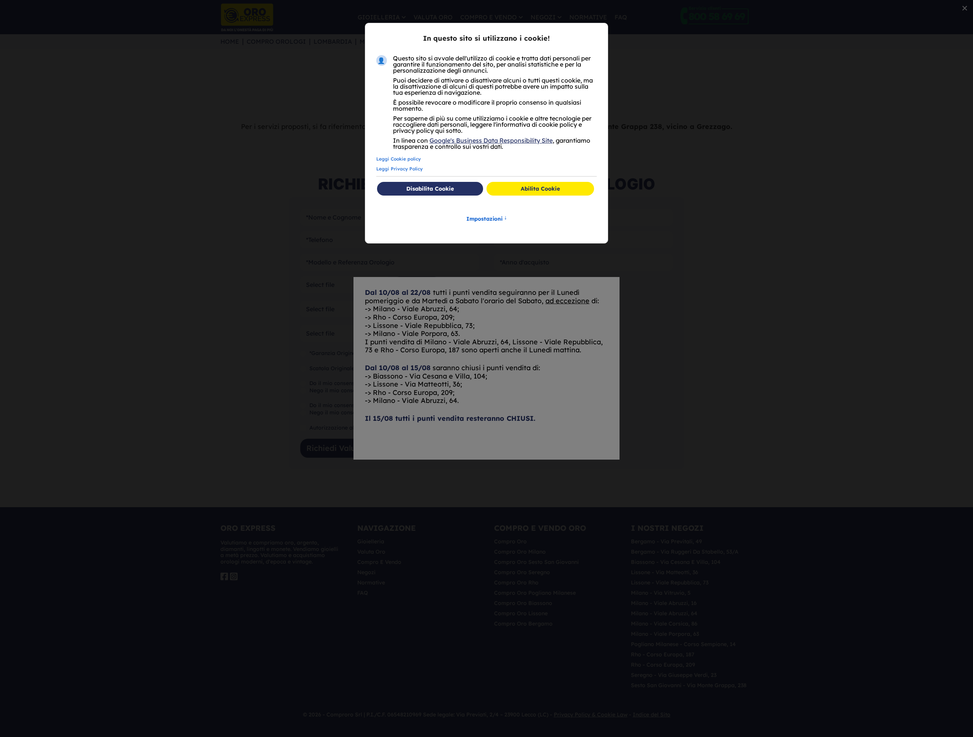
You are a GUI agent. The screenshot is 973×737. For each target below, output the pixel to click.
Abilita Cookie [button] (540, 188)
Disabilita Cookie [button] (430, 188)
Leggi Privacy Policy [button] (399, 169)
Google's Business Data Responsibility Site (491, 140)
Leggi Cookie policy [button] (398, 159)
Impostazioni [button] (486, 218)
